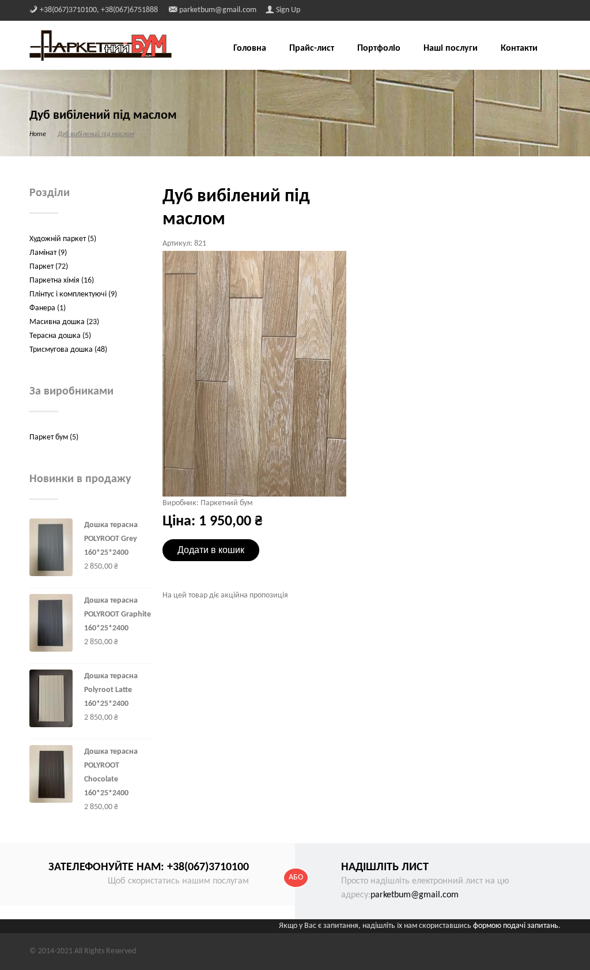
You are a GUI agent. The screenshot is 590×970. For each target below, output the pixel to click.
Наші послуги (450, 48)
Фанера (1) (47, 308)
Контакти (519, 48)
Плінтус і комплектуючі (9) (73, 294)
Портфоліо (378, 48)
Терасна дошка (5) (60, 336)
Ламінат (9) (48, 253)
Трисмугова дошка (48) (68, 349)
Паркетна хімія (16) (61, 280)
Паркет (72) (48, 266)
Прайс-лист (311, 48)
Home (37, 134)
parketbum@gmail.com (414, 895)
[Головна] (100, 45)
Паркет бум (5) (53, 437)
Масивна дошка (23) (64, 322)
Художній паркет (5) (62, 239)
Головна (249, 48)
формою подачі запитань (515, 926)
